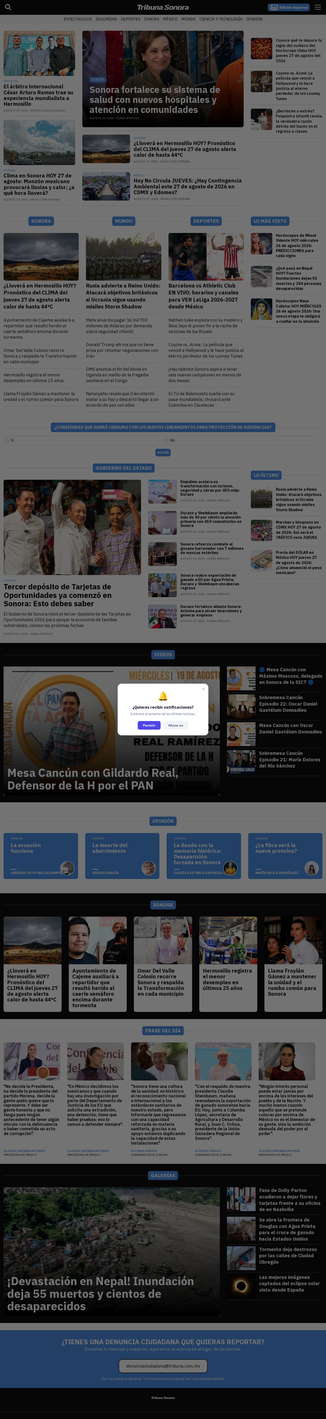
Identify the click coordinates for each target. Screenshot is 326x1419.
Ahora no (175, 725)
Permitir (149, 725)
